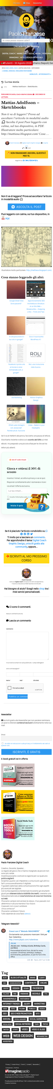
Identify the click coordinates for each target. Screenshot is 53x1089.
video (25, 1029)
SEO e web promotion (21, 1013)
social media (7, 1024)
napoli (13, 1009)
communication (15, 983)
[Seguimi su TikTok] (28, 160)
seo (5, 1013)
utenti (15, 1029)
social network (23, 1024)
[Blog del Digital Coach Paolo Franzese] (26, 27)
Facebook (38, 988)
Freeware (24, 994)
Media (5, 1009)
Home (7, 68)
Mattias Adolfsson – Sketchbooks (25, 86)
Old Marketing (16, 397)
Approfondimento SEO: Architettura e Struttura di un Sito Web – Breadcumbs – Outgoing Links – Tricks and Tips (36, 306)
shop (41, 588)
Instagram (24, 999)
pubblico (32, 1009)
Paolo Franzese (14, 143)
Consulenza (9, 1068)
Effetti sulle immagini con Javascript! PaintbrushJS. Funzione (16, 428)
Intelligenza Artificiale (31, 57)
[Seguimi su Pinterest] (35, 160)
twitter (6, 1029)
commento (39, 537)
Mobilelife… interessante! (40, 74)
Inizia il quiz (17, 506)
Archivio (16, 1068)
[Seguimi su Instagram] (25, 160)
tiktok (45, 1024)
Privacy (8, 1064)
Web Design (23, 1035)
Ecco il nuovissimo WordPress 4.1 (36, 338)
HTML (46, 994)
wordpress (7, 1041)
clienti (42, 978)
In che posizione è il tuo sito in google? (16, 338)
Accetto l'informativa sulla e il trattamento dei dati (26, 498)
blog (5, 978)
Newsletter (36, 1064)
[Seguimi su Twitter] (34, 160)
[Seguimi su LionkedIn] (30, 160)
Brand (32, 978)
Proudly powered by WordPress (14, 1081)
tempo (37, 1024)
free (14, 994)
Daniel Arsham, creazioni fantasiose (17, 71)
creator (5, 988)
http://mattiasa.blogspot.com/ (39, 270)
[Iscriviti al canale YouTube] (27, 160)
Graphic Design (26, 94)
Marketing (22, 53)
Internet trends (11, 1003)
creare (43, 983)
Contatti (28, 1064)
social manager (20, 1019)
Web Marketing (42, 1036)
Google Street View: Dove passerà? (16, 302)
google (36, 993)
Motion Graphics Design (36, 399)
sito (38, 1013)
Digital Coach (8, 53)
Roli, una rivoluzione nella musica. (36, 365)
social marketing (38, 1019)
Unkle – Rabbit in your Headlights (36, 426)
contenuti (30, 982)
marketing (39, 1003)
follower (6, 994)
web (6, 1036)
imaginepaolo (9, 998)
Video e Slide (38, 1029)
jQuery (27, 1004)
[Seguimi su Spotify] (32, 160)
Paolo (26, 33)
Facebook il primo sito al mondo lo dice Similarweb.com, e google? (16, 368)
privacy (30, 497)
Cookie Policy (15, 1064)
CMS (4, 983)
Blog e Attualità (18, 977)
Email (3, 735)
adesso (27, 913)
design (15, 988)
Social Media (35, 53)
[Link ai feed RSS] (37, 160)
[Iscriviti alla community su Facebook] (23, 160)
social (6, 1018)
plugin (22, 1009)
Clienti (23, 1064)
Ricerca (42, 1009)
